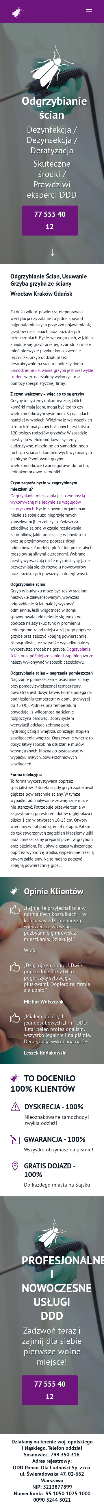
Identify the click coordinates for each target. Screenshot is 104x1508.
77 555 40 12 (50, 220)
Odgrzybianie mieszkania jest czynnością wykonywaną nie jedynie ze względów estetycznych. (47, 502)
